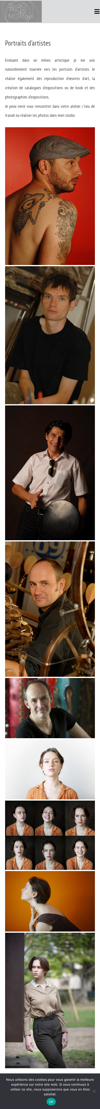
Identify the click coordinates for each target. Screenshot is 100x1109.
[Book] (50, 769)
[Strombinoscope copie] (50, 835)
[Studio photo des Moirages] (50, 196)
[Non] (94, 1091)
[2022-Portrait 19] (50, 901)
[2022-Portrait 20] (50, 1000)
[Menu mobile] (97, 11)
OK (51, 1102)
